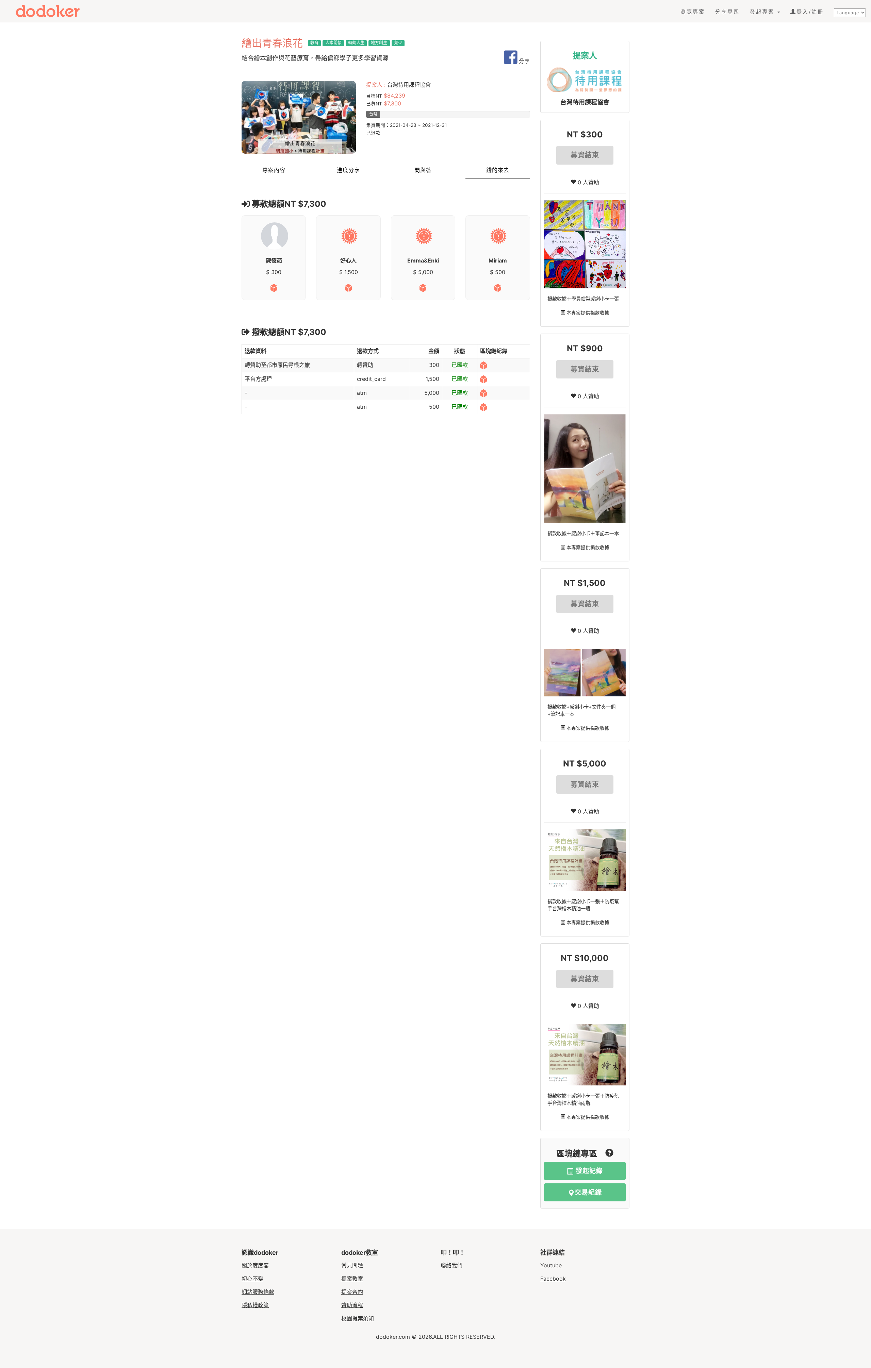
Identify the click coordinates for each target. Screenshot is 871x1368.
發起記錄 (588, 1171)
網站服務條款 (258, 1291)
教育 (314, 42)
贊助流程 (352, 1305)
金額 (433, 351)
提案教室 (352, 1278)
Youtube (551, 1265)
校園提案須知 (357, 1318)
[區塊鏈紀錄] (483, 364)
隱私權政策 (255, 1305)
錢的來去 (497, 170)
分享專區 (727, 12)
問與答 (423, 170)
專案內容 (273, 170)
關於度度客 (255, 1265)
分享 (523, 60)
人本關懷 (333, 42)
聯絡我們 (451, 1265)
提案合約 (352, 1291)
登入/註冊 (810, 12)
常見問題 (352, 1265)
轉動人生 (356, 42)
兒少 (398, 42)
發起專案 (763, 12)
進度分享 (348, 170)
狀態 (459, 351)
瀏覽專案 (692, 12)
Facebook (553, 1278)
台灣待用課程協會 (584, 102)
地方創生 (379, 42)
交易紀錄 (588, 1192)
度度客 (53, 10)
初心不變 (252, 1278)
